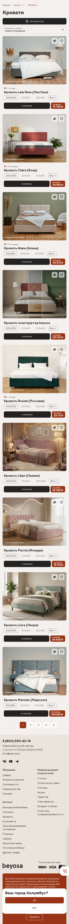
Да (34, 900)
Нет (34, 907)
